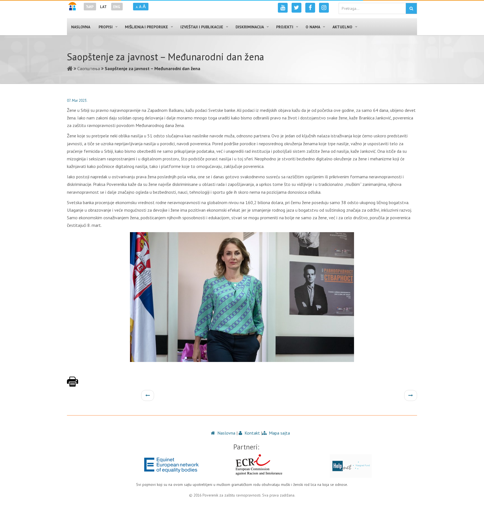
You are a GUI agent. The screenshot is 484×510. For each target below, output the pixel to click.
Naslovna (225, 433)
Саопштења (88, 68)
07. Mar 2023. (77, 100)
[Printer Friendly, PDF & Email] (72, 384)
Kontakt (251, 433)
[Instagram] (324, 8)
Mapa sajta (279, 433)
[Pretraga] (411, 8)
